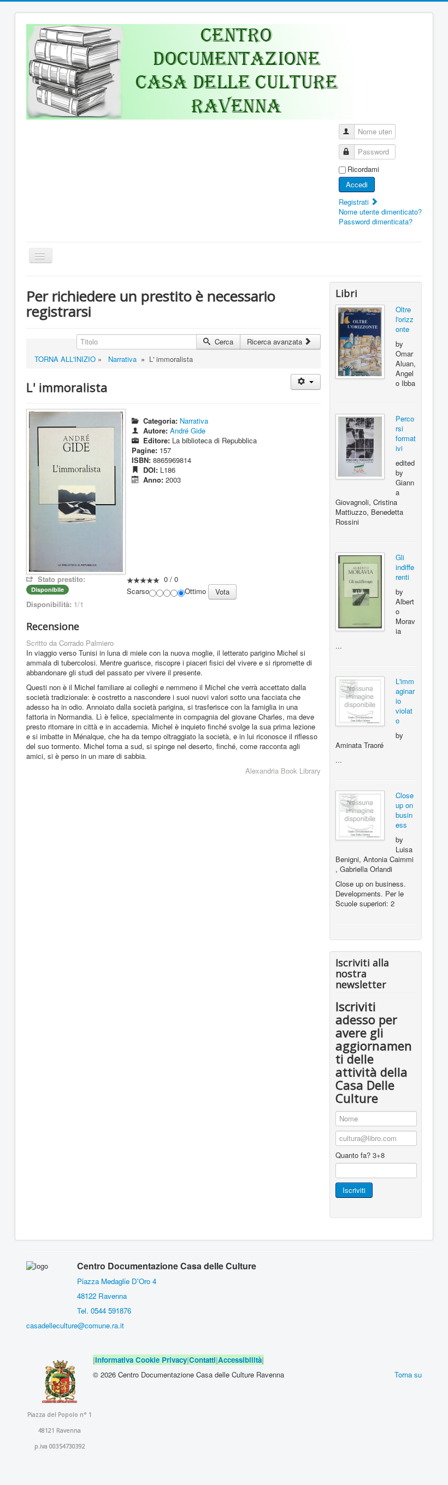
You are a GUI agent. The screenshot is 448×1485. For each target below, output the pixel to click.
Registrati (355, 202)
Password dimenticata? (375, 221)
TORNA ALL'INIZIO (65, 359)
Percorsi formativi (406, 433)
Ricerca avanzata (275, 341)
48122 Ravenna (100, 1296)
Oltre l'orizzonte (405, 319)
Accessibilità (240, 1360)
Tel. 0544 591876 (104, 1310)
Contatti (202, 1360)
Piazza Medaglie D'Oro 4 (115, 1281)
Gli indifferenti (405, 567)
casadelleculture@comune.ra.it (75, 1325)
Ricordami (363, 169)
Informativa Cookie (127, 1360)
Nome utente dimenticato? (380, 211)
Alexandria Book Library (283, 770)
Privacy (174, 1360)
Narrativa (122, 359)
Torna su (408, 1374)
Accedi (357, 184)
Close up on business (405, 810)
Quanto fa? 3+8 (360, 1155)
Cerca (223, 341)
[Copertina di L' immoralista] (76, 490)
